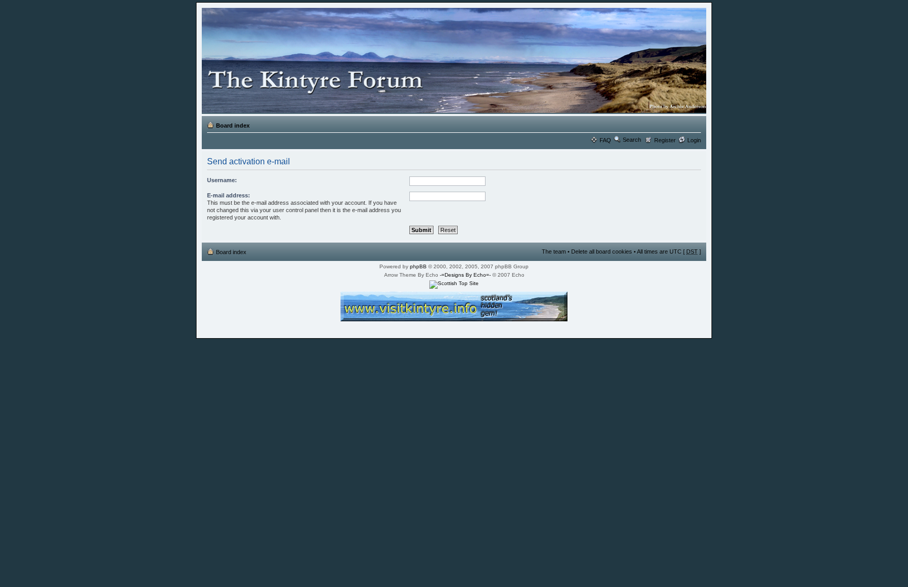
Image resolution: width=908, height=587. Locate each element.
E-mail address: (228, 195)
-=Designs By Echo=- (465, 275)
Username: (222, 180)
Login (694, 140)
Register (665, 140)
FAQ (605, 140)
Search (632, 140)
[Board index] (452, 61)
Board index (233, 125)
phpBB (418, 266)
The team (554, 251)
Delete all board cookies (601, 251)
